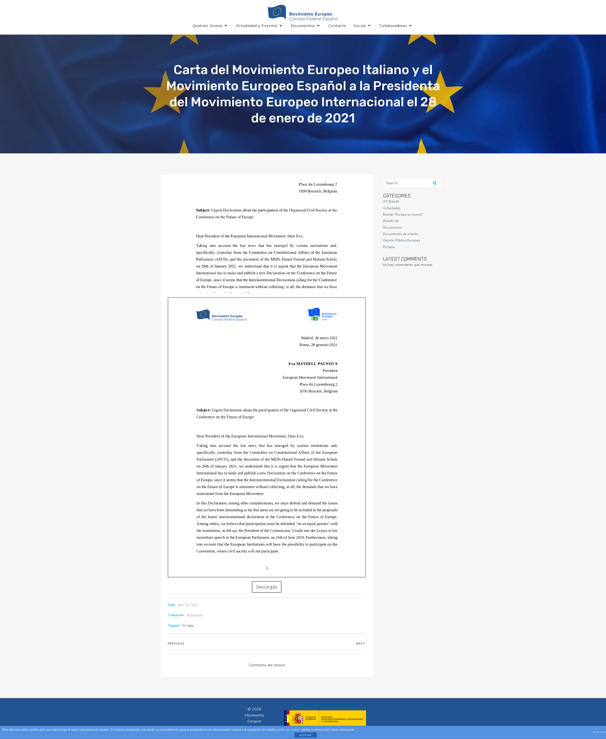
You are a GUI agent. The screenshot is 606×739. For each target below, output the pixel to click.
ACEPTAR (305, 735)
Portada (389, 247)
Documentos (392, 227)
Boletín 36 (390, 221)
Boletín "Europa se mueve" (403, 214)
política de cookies (288, 729)
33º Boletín (391, 201)
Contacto (337, 25)
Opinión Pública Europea (401, 240)
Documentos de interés (400, 234)
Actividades (195, 615)
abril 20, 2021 (188, 605)
